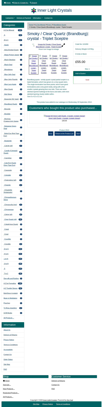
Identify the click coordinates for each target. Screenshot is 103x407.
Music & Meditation (12, 298)
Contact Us (48, 18)
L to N (12, 259)
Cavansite (12, 170)
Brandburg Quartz (60, 25)
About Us (7, 330)
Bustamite (12, 141)
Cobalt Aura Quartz (12, 224)
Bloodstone (12, 69)
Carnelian (12, 158)
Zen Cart (70, 400)
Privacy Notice (9, 340)
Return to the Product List (64, 133)
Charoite (12, 185)
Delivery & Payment (24, 18)
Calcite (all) (12, 146)
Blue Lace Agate (12, 84)
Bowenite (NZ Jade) (12, 99)
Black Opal (12, 65)
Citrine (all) (12, 214)
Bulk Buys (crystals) (12, 293)
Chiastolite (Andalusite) (12, 191)
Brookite (12, 114)
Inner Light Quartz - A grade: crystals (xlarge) (64, 118)
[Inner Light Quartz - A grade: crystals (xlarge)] (64, 116)
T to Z (12, 273)
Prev (50, 133)
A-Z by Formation (12, 283)
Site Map (7, 364)
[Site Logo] (34, 10)
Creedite (12, 244)
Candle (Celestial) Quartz (12, 152)
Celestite (12, 175)
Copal (12, 229)
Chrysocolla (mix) (12, 205)
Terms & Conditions (11, 345)
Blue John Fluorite (12, 79)
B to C (49, 25)
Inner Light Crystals (50, 400)
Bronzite (12, 109)
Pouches (12, 303)
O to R (12, 264)
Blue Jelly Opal (12, 74)
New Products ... (9, 389)
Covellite (12, 239)
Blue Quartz (12, 89)
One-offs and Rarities (12, 278)
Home (31, 25)
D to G (12, 249)
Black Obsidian (12, 60)
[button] (99, 397)
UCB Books (12, 313)
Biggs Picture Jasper (12, 55)
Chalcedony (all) (12, 180)
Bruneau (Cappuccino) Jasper (12, 120)
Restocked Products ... (11, 393)
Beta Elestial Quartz (12, 50)
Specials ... (7, 385)
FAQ (5, 369)
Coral (12, 234)
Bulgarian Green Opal (12, 127)
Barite (12, 45)
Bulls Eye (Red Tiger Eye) (12, 135)
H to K (12, 254)
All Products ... (9, 318)
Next (78, 133)
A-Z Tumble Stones (12, 288)
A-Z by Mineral (40, 25)
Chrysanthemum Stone (12, 198)
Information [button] (37, 18)
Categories (9, 18)
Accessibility (8, 350)
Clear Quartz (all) (12, 219)
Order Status (8, 359)
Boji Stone (12, 94)
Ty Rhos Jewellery (12, 308)
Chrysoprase (12, 209)
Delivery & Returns (10, 335)
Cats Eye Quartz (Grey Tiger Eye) (12, 164)
